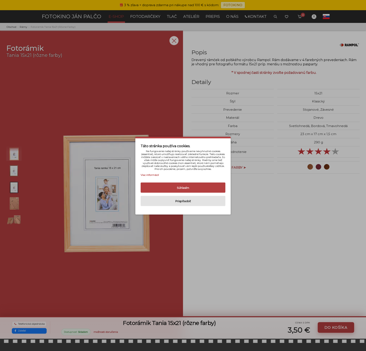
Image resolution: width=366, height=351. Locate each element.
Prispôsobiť (183, 201)
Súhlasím (183, 187)
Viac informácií (150, 174)
